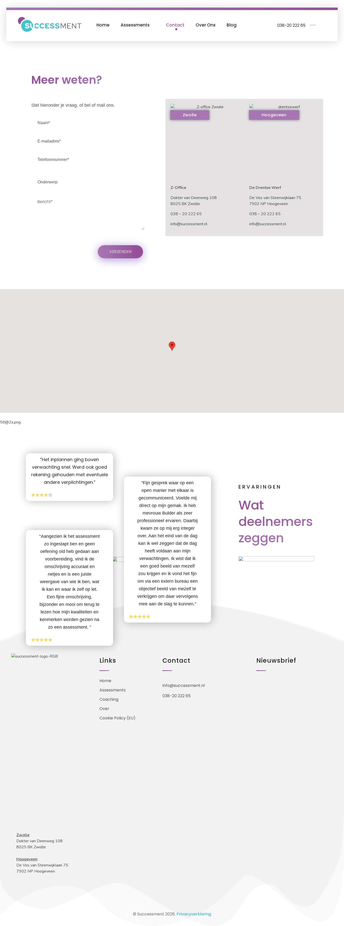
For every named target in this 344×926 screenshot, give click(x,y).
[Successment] (49, 24)
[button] (172, 346)
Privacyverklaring (194, 914)
